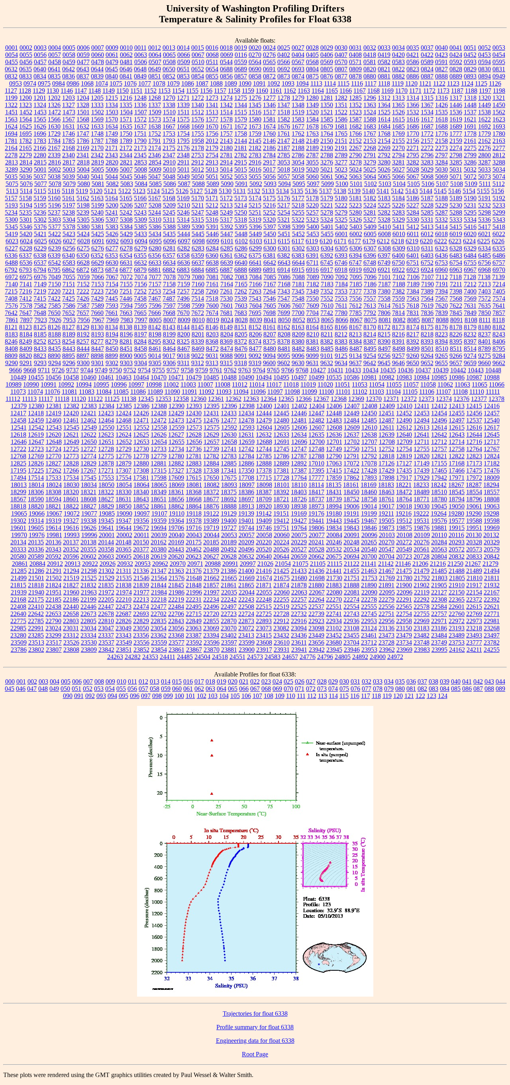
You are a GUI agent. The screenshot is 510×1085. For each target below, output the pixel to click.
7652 (68, 312)
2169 (82, 148)
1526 (398, 112)
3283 (427, 162)
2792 (384, 155)
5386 (155, 226)
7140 (11, 284)
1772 (427, 133)
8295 (154, 341)
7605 (269, 305)
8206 (255, 334)
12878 (106, 463)
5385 (140, 226)
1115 (343, 83)
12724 (53, 449)
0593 (470, 62)
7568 (455, 298)
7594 (126, 305)
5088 (198, 183)
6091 (98, 241)
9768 (302, 370)
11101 (343, 391)
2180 (226, 148)
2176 (183, 148)
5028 (412, 169)
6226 (498, 241)
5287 (441, 212)
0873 (283, 76)
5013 (212, 169)
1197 (485, 90)
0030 (341, 47)
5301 (26, 219)
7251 (126, 291)
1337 (154, 105)
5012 (197, 169)
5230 (455, 205)
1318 (470, 97)
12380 (36, 406)
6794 (39, 269)
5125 (167, 191)
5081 (98, 183)
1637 (140, 126)
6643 (284, 262)
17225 (36, 470)
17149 (422, 463)
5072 (470, 176)
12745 (281, 449)
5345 (11, 226)
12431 (211, 413)
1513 (212, 112)
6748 (369, 262)
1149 (108, 90)
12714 (457, 441)
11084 (104, 391)
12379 (19, 406)
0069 (226, 54)
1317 (455, 97)
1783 (39, 140)
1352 (355, 105)
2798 (455, 155)
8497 (384, 348)
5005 (97, 169)
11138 (128, 398)
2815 (40, 162)
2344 (126, 155)
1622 (484, 119)
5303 (54, 219)
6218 (397, 241)
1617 (427, 119)
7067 (112, 277)
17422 (351, 470)
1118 (384, 83)
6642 (269, 262)
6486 (498, 255)
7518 (212, 298)
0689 (240, 69)
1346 (269, 105)
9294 (54, 363)
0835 (54, 76)
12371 (391, 398)
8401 (484, 341)
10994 (84, 384)
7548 (298, 298)
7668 (169, 312)
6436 (441, 255)
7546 (269, 298)
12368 (339, 398)
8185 (40, 334)
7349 (312, 291)
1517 (269, 112)
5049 (183, 176)
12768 (18, 456)
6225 (483, 241)
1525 (384, 112)
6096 (169, 241)
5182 (369, 198)
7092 (341, 277)
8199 (169, 334)
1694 (11, 133)
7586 (69, 305)
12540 (492, 420)
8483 (312, 348)
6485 (484, 255)
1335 (126, 105)
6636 (183, 262)
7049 (54, 277)
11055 (394, 384)
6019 (455, 234)
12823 (474, 456)
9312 (197, 363)
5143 (411, 191)
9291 (26, 363)
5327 (369, 219)
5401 (327, 226)
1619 (455, 119)
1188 (471, 90)
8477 (255, 348)
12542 (36, 427)
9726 (58, 370)
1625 (25, 126)
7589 (97, 305)
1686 (412, 126)
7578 (26, 305)
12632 (264, 434)
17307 (123, 470)
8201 (198, 334)
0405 (312, 54)
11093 (223, 391)
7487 (169, 298)
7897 (26, 320)
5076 (26, 183)
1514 (226, 112)
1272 (197, 97)
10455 (36, 377)
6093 (126, 241)
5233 (498, 205)
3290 (26, 169)
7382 (398, 291)
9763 (244, 370)
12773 (71, 456)
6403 (427, 255)
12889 (281, 463)
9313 (212, 363)
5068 (427, 176)
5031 (455, 169)
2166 (39, 148)
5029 (427, 169)
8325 (183, 341)
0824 (427, 69)
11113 (29, 398)
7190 (427, 284)
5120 (96, 191)
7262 (240, 291)
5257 (312, 212)
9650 (412, 363)
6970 (498, 269)
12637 (351, 434)
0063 (140, 54)
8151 (240, 327)
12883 (194, 463)
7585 (54, 305)
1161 (276, 90)
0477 (83, 62)
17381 (281, 470)
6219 (412, 241)
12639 (386, 434)
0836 (68, 76)
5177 (298, 198)
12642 (439, 434)
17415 (334, 470)
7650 (54, 312)
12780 (176, 456)
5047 (154, 176)
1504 (126, 112)
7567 (441, 298)
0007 (97, 47)
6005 (370, 234)
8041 (270, 320)
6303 (312, 248)
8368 (212, 341)
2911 (183, 162)
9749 (101, 370)
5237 (54, 212)
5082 (112, 183)
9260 (412, 355)
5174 (255, 198)
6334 (484, 248)
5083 (126, 183)
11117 (45, 398)
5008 (140, 169)
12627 (176, 434)
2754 (212, 155)
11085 (121, 391)
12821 (439, 456)
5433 (140, 234)
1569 (97, 119)
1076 (130, 83)
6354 (126, 255)
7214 (498, 284)
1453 (40, 112)
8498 (398, 348)
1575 (183, 119)
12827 (53, 463)
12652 (124, 441)
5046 (140, 176)
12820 (422, 456)
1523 (355, 112)
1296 (369, 97)
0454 (498, 54)
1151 (136, 90)
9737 (72, 370)
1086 (187, 83)
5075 (12, 183)
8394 (441, 341)
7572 (484, 298)
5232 (484, 205)
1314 (412, 97)
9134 (355, 355)
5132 (253, 191)
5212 (212, 205)
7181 (298, 284)
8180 (484, 327)
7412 (25, 298)
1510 (169, 112)
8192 (83, 334)
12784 (246, 456)
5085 (155, 183)
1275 (240, 97)
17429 (386, 470)
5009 (155, 169)
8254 (68, 341)
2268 (369, 148)
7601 (226, 305)
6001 (341, 234)
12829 (88, 463)
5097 (313, 183)
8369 (226, 341)
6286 (241, 248)
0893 (470, 76)
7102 (398, 277)
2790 (355, 155)
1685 (398, 126)
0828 (455, 69)
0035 (412, 47)
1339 (183, 105)
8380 (298, 341)
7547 (283, 298)
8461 (155, 348)
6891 (269, 269)
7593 (112, 305)
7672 (197, 312)
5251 (255, 212)
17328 (194, 470)
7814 (398, 312)
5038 (54, 176)
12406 (334, 406)
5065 (384, 176)
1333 (97, 105)
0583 (398, 62)
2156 (412, 140)
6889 (255, 269)
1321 (498, 97)
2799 (470, 155)
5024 (355, 169)
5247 (197, 212)
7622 (455, 305)
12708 (387, 441)
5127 (196, 191)
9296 (69, 363)
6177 (354, 241)
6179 (369, 241)
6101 (227, 241)
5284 (412, 212)
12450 (369, 413)
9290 (11, 363)
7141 (26, 284)
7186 (370, 284)
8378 (283, 341)
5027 (398, 169)
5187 (427, 198)
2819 (97, 162)
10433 (353, 370)
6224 (469, 241)
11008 (222, 384)
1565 (39, 119)
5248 (212, 212)
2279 (25, 155)
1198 (499, 90)
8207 (269, 334)
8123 (25, 327)
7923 (40, 320)
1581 (269, 119)
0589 (427, 62)
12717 (492, 441)
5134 (282, 191)
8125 (39, 327)
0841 (126, 76)
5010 (169, 169)
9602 (283, 363)
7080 (198, 277)
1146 (67, 90)
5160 (54, 198)
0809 (355, 69)
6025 (40, 241)
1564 (25, 119)
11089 (155, 391)
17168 (457, 463)
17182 (492, 463)
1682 (355, 126)
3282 (412, 162)
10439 (441, 370)
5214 (240, 205)
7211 (456, 284)
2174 (154, 148)
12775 (106, 456)
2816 (54, 162)
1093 (288, 83)
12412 (439, 406)
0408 (355, 54)
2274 (455, 148)
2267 (355, 148)
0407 (341, 54)
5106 (428, 183)
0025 (283, 47)
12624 (123, 434)
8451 (126, 348)
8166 (341, 327)
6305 (341, 248)
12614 (439, 427)
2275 (470, 148)
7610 (327, 305)
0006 (83, 47)
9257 (398, 355)
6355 (140, 255)
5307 (112, 219)
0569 (326, 62)
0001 (11, 47)
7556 (355, 298)
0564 (255, 62)
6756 (484, 262)
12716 (474, 441)
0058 (69, 54)
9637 (355, 363)
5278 (326, 212)
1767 (369, 133)
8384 (355, 341)
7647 (25, 312)
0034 (398, 47)
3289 (11, 169)
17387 (299, 470)
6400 (398, 255)
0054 (11, 54)
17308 (141, 470)
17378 (264, 470)
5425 (97, 234)
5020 (312, 169)
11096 (258, 391)
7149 (40, 284)
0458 (54, 62)
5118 (68, 191)
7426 (82, 298)
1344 (240, 105)
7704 (312, 312)
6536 (26, 262)
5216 (269, 205)
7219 (39, 291)
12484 (351, 420)
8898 (97, 355)
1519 (298, 112)
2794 (398, 155)
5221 (326, 205)
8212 (341, 334)
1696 (39, 133)
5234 (11, 212)
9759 (201, 370)
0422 (427, 54)
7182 (312, 284)
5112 (498, 183)
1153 (164, 90)
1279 (298, 97)
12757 (439, 449)
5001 (40, 169)
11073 (18, 391)
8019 (212, 320)
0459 (69, 62)
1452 (26, 112)
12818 (386, 456)
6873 (97, 269)
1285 (355, 97)
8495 (370, 348)
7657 (82, 312)
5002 (54, 169)
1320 (484, 97)
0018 (226, 47)
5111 (485, 183)
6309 (398, 248)
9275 (484, 355)
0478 (97, 62)
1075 (116, 83)
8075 (370, 320)
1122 (439, 83)
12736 (194, 449)
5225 (384, 205)
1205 (97, 97)
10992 (66, 384)
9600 (269, 363)
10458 (71, 377)
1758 (240, 133)
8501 (427, 348)
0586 (412, 62)
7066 (97, 277)
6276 (97, 248)
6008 (384, 234)
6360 (212, 255)
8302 (169, 341)
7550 (312, 298)
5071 (455, 176)
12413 (457, 406)
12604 (264, 427)
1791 (154, 140)
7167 (269, 284)
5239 (82, 212)
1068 (87, 83)
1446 (455, 105)
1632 (82, 126)
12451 (386, 413)
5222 (341, 205)
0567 (298, 62)
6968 (484, 269)
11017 (274, 384)
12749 (334, 449)
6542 (54, 262)
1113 (316, 83)
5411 (398, 226)
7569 (470, 298)
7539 (240, 298)
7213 (484, 284)
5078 (55, 183)
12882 (176, 463)
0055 (26, 54)
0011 (140, 47)
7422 (54, 298)
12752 (386, 449)
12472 (159, 420)
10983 (404, 377)
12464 (106, 420)
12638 (369, 434)
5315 (197, 219)
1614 (384, 119)
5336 (484, 219)
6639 (226, 262)
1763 (312, 133)
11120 (78, 398)
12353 (163, 398)
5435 (169, 234)
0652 (197, 69)
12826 (36, 463)
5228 (427, 205)
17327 (176, 470)
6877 (126, 269)
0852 (169, 76)
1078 (159, 83)
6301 (284, 248)
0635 (25, 69)
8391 (398, 341)
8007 (169, 320)
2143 (226, 140)
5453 (312, 234)
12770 (53, 456)
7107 (427, 277)
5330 (412, 219)
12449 (351, 413)
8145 (197, 327)
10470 (159, 377)
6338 (39, 255)
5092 (255, 183)
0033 (384, 47)
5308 (126, 219)
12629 (211, 434)
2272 (427, 148)
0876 (326, 76)
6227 (11, 248)
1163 (304, 90)
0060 (97, 54)
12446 (299, 413)
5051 (212, 176)
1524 (369, 112)
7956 (83, 320)
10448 (493, 370)
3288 (498, 162)
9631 (312, 363)
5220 (312, 205)
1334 (111, 105)
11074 (35, 391)
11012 (239, 384)
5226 (398, 205)
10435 (388, 370)
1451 (11, 112)
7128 (469, 277)
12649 (71, 441)
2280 (39, 155)
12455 (457, 413)
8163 (298, 327)
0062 (126, 54)
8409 (26, 348)
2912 (197, 162)
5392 (226, 226)
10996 (119, 384)
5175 (269, 198)
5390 (198, 226)
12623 (106, 434)
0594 (484, 62)
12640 (404, 434)
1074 (101, 83)
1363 (369, 105)
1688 (441, 126)
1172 (429, 90)
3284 (441, 162)
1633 (97, 126)
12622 (88, 434)
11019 (308, 384)
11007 (205, 384)
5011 (183, 169)
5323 (312, 219)
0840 (111, 76)
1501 (83, 112)
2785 (283, 155)
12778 (141, 456)
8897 (82, 355)
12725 (71, 449)
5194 (26, 205)
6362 (240, 255)
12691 (282, 441)
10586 (351, 377)
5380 (83, 226)
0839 (97, 76)
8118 (498, 320)
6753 (441, 262)
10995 (101, 384)
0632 (11, 69)
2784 (269, 155)
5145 (440, 191)
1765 (341, 133)
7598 (183, 305)
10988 (492, 377)
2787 (312, 155)
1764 (326, 133)
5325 (341, 219)
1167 (359, 90)
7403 (484, 291)
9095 (283, 355)
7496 (183, 298)
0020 (255, 47)
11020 (325, 384)
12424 (123, 413)
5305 (83, 219)
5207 (140, 205)
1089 (230, 83)
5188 (441, 198)
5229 (441, 205)
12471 (141, 420)
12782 (211, 456)
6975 (26, 277)
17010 (316, 463)
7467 (154, 298)
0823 (412, 69)
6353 (111, 255)
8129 (82, 327)
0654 (212, 69)
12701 (334, 441)
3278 (355, 162)
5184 (398, 198)
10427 (318, 370)
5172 (226, 198)
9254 (369, 355)
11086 (138, 391)
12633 (281, 434)
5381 (97, 226)
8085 (413, 320)
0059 (83, 54)
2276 (484, 148)
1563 (11, 119)
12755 (422, 449)
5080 (83, 183)
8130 (97, 327)
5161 (68, 198)
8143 (169, 327)
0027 (298, 47)
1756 (212, 133)
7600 (212, 305)
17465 (439, 470)
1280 (312, 97)
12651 (106, 441)
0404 (298, 54)
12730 (141, 449)
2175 (169, 148)
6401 (412, 255)
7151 (69, 284)
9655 (441, 363)
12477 (229, 420)
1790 (140, 140)
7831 (412, 312)
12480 (281, 420)
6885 (212, 269)
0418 (369, 54)
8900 (126, 355)
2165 (25, 148)
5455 (327, 234)
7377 (355, 291)
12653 (141, 441)
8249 (25, 341)
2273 (441, 148)
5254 (283, 212)
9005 (140, 355)
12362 (233, 398)
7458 (140, 298)
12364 (269, 398)
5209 (169, 205)
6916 (312, 269)
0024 (269, 47)
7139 (498, 277)
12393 (194, 406)
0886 (412, 76)
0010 (126, 47)
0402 (283, 54)
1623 (498, 119)
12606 (299, 427)
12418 (36, 413)
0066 (183, 54)
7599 (198, 305)
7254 (169, 291)
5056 (269, 176)
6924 (427, 269)
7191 (441, 284)
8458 (140, 348)
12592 (229, 427)
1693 (498, 126)
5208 (155, 205)
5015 (240, 169)
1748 (97, 133)
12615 (457, 427)
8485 (327, 348)
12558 (159, 427)
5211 (198, 205)
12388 (159, 406)
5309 (140, 219)
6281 (169, 248)
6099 (212, 241)
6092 (112, 241)
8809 (11, 355)
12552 (141, 427)
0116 (241, 54)
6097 (184, 241)
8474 (226, 348)
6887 (226, 269)
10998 (154, 384)
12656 (194, 441)
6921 (384, 269)
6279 (140, 248)
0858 (255, 76)
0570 (341, 62)
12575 (212, 427)
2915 (240, 162)
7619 (427, 305)
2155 (398, 140)
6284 (212, 248)
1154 (178, 90)
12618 (18, 434)
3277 (341, 162)
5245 (169, 212)
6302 (298, 248)
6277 (112, 248)
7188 (398, 284)
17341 (229, 470)
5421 (40, 234)
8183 (11, 334)
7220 (54, 291)
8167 (355, 327)
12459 (36, 420)
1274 (226, 97)
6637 (198, 262)
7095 (355, 277)
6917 (326, 269)
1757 (226, 133)
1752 (154, 133)
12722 (18, 449)
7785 (355, 312)
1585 (326, 119)
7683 (240, 312)
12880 (141, 463)
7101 (384, 277)
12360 (198, 398)
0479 (112, 62)
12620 (53, 434)
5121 (110, 191)
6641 (255, 262)
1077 (144, 83)
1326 (54, 105)
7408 (11, 298)
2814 (26, 162)
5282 (384, 212)
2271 (412, 148)
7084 (255, 277)
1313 (398, 97)
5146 (454, 191)
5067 (412, 176)
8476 (241, 348)
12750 (351, 449)
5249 (226, 212)
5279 (341, 212)
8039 (255, 320)
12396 (229, 406)
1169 (387, 90)
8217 (412, 334)
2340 (68, 155)
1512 (197, 112)
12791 (351, 456)
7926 (55, 320)
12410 (404, 406)
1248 (140, 97)
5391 (212, 226)
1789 (126, 140)
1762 (298, 133)
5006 (112, 169)
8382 (326, 341)
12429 (176, 413)
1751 (140, 133)
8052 (298, 320)
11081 (69, 391)
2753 (197, 155)
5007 (126, 169)
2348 (183, 155)
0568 (312, 62)
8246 (11, 341)
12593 (247, 427)
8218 (427, 334)
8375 (269, 341)
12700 (317, 441)
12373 (426, 398)
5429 (126, 234)
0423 (441, 54)
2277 (498, 148)
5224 (369, 205)
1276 (255, 97)
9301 (97, 363)
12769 (36, 456)
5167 (154, 198)
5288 (455, 212)
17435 (404, 470)
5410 (384, 226)
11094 (241, 391)
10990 (31, 384)
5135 (296, 191)
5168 (169, 198)
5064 (369, 176)
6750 (398, 262)
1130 (53, 90)
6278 (126, 248)
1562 (498, 112)
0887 (427, 76)
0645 (111, 69)
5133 (268, 191)
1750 (126, 133)
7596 (155, 305)
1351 (341, 105)
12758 (457, 449)
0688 (226, 69)
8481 (284, 348)
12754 (404, 449)
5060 (312, 176)
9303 (126, 363)
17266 (71, 470)
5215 (255, 205)
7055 (69, 277)
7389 (427, 291)
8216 (398, 334)
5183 (384, 198)
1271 (183, 97)
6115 (284, 241)
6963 (455, 269)
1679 (326, 126)
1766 (355, 133)
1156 (206, 90)
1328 (82, 105)
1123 (453, 83)
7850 (484, 312)
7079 (183, 277)
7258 (197, 291)
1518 (283, 112)
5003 (69, 169)
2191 (341, 148)
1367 (427, 105)
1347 (283, 105)
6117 (298, 241)
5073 (484, 176)
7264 (269, 291)
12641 (422, 434)
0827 (441, 69)
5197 (69, 205)
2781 (226, 155)
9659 (470, 363)
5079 (69, 183)
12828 (71, 463)
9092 (255, 355)
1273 (212, 97)
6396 (369, 255)
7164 (226, 284)
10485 (211, 377)
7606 (284, 305)
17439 (422, 470)
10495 (281, 377)
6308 (384, 248)
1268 (154, 97)
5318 (240, 219)
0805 (326, 69)
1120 (411, 83)
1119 (398, 83)
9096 (298, 355)
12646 (19, 441)
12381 (54, 406)
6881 (154, 269)
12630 (229, 434)
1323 (25, 105)
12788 (316, 456)
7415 (39, 298)
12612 (404, 427)
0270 (255, 54)
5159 (39, 198)
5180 (341, 198)
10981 (369, 377)
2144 (240, 140)
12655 (176, 441)
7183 (327, 284)
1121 (425, 83)
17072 (351, 463)
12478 (246, 420)
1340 (197, 105)
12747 (299, 449)
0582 (384, 62)
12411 (422, 406)
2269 (384, 148)
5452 (298, 234)
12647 (36, 441)
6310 (413, 248)
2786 (298, 155)
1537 (470, 112)
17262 (53, 470)
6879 (140, 269)
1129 (39, 90)
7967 (98, 320)
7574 (498, 298)
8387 (369, 341)
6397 (384, 255)
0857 (240, 76)
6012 (427, 234)
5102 (370, 183)
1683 (369, 126)
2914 (226, 162)
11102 (359, 391)
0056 (40, 54)
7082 (226, 277)
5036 (25, 176)
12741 (229, 449)
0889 (455, 76)
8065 (327, 320)
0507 (155, 62)
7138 (484, 277)
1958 (197, 140)
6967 (470, 269)
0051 (470, 47)
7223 (97, 291)
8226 (455, 334)
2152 (355, 140)
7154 (112, 284)
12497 (457, 420)
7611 (341, 305)
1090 (245, 83)
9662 (498, 363)
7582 (40, 305)
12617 (492, 427)
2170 (97, 148)
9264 (427, 355)
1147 (81, 90)
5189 (455, 198)
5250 (240, 212)
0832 (11, 76)
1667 (169, 126)
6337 (25, 255)
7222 (82, 291)
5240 (97, 212)
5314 (183, 219)
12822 (457, 456)
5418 (498, 226)
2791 (369, 155)
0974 (30, 83)
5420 (26, 234)
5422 (54, 234)
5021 (326, 169)
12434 (246, 413)
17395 (316, 470)
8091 (456, 320)
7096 (370, 277)
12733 (159, 449)
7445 (111, 298)
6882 (169, 269)
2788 (326, 155)
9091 (240, 355)
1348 (298, 105)
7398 (455, 291)
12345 (146, 398)
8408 (11, 348)
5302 (40, 219)
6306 (355, 248)
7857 (498, 312)
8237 (484, 334)
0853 (183, 76)
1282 (341, 97)
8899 (111, 355)
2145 (255, 140)
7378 (369, 291)
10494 (264, 377)
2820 (112, 162)
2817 (69, 162)
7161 (212, 284)
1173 (443, 90)
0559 (240, 62)
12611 (386, 427)
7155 (126, 284)
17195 (18, 470)
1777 (455, 133)
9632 (326, 363)
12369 (356, 398)
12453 (422, 413)
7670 (183, 312)
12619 (36, 434)
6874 (111, 269)
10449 (18, 377)
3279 (369, 162)
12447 (316, 413)
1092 (273, 83)
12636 (334, 434)
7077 (155, 277)
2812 (498, 155)
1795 (183, 140)
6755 (470, 262)
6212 (383, 241)
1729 (54, 133)
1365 (398, 105)
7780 (341, 312)
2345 (140, 155)
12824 (492, 456)
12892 (299, 463)
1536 (455, 112)
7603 (241, 305)
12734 (176, 449)
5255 (298, 212)
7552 (326, 298)
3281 (398, 162)
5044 (111, 176)
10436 (406, 370)
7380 (384, 291)
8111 (485, 320)
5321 (283, 219)
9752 (130, 370)
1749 (111, 133)
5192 (498, 198)
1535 (441, 112)
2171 (111, 148)
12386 (141, 406)
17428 (369, 470)
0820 (369, 69)
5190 (470, 198)
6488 (11, 262)
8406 (498, 341)
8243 (498, 334)
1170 (401, 90)
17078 (369, 463)
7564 (427, 298)
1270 (169, 97)
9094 (269, 355)
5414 (441, 226)
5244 (154, 212)
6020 (470, 234)
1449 (484, 105)
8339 (197, 341)
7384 (412, 291)
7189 (413, 284)
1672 (240, 126)
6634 (169, 262)
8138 (126, 327)
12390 (176, 406)
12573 (194, 427)
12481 (299, 420)
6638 (212, 262)
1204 (82, 97)
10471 (176, 377)
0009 (112, 47)
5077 (40, 183)
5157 (11, 198)
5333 (455, 219)
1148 (94, 90)
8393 (427, 341)
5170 (197, 198)
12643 (457, 434)
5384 (126, 226)
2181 (240, 148)
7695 (255, 312)
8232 (470, 334)
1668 (183, 126)
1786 (82, 140)
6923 (412, 269)
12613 (422, 427)
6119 (312, 241)
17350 (246, 470)
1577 (212, 119)
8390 (384, 341)
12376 (461, 398)
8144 (183, 327)
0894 (484, 76)
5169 (183, 198)
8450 (112, 348)
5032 (470, 169)
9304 (140, 363)
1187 (457, 90)
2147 (283, 140)
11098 (292, 391)
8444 (83, 348)
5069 (441, 176)
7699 (283, 312)
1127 (11, 90)
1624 (11, 126)
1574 (169, 119)
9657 (455, 363)
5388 (169, 226)
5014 (226, 169)
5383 (112, 226)
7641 (498, 305)
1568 (82, 119)
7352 (326, 291)
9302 (112, 363)
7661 (111, 312)
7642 (11, 312)
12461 (71, 420)
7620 (441, 305)
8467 (183, 348)
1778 (470, 133)
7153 (97, 284)
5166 (140, 198)
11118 (62, 398)
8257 (82, 341)
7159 (183, 284)
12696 (299, 441)
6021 (484, 234)
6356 (154, 255)
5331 (427, 219)
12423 (106, 413)
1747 (82, 133)
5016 (255, 169)
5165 (126, 198)
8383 (341, 341)
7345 (298, 291)
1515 (240, 112)
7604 (255, 305)
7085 (269, 277)
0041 (455, 47)
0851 (154, 76)
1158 (234, 90)
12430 (194, 413)
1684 (384, 126)
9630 (298, 363)
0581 (369, 62)
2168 (68, 148)
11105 (410, 391)
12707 (369, 441)
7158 (169, 284)
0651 (183, 69)
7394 (441, 291)
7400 (470, 291)
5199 (97, 205)
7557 (369, 298)
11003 (188, 384)
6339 (54, 255)
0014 (183, 47)
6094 (141, 241)
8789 (484, 348)
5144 (426, 191)
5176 (283, 198)
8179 (470, 327)
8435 (54, 348)
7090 (327, 277)
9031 (212, 355)
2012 (212, 140)
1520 (312, 112)
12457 (492, 413)
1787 (97, 140)
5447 (226, 234)
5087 (184, 183)
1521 (326, 112)
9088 (226, 355)
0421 (412, 54)
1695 (25, 133)
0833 (25, 76)
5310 (155, 219)
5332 (441, 219)
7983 (126, 320)
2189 (312, 148)
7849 (470, 312)
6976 (40, 277)
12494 (422, 420)
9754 (144, 370)
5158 (25, 198)
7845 (455, 312)
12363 (251, 398)
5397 (269, 226)
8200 (183, 334)
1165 (332, 90)
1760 (269, 133)
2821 (126, 162)
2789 (341, 155)
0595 (498, 62)
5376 (40, 226)
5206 (126, 205)
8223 (441, 334)
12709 (404, 441)
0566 (283, 62)
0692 (283, 69)
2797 (441, 155)
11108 (460, 391)
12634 (299, 434)
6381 (269, 255)
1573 (154, 119)
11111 (493, 391)
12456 (474, 413)
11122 (95, 398)
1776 (441, 133)
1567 (68, 119)
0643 (82, 69)
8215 (384, 334)
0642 (68, 69)
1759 (255, 133)
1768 (384, 133)
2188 (298, 148)
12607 (317, 427)
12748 (316, 449)
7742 (326, 312)
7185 (355, 284)
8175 (427, 327)
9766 (287, 370)
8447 (97, 348)
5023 (341, 169)
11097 (275, 391)
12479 (264, 420)
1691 (470, 126)
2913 (212, 162)
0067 (198, 54)
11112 (13, 398)
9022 (197, 355)
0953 (15, 83)
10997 (136, 384)
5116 (54, 191)
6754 (455, 262)
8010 (198, 320)
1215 (111, 97)
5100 (341, 183)
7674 (212, 312)
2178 (197, 148)
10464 (141, 377)
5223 (355, 205)
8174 (412, 327)
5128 (210, 191)
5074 (498, 176)
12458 (18, 420)
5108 (456, 183)
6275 (83, 248)
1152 (150, 90)
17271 (106, 470)
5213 (226, 205)
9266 (455, 355)
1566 (54, 119)
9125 (341, 355)
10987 (474, 377)
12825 (18, 463)
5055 (255, 176)
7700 (298, 312)
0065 (169, 54)
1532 (412, 112)
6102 (241, 241)
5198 (83, 205)
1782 (25, 140)
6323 (441, 248)
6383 (298, 255)
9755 (158, 370)
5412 (412, 226)
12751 (369, 449)
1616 (412, 119)
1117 (371, 83)
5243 (140, 212)
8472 (212, 348)
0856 (226, 76)
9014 (154, 355)
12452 (404, 413)
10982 (386, 377)
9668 (30, 370)
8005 (155, 320)
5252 (269, 212)
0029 (326, 47)
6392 (326, 255)
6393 (341, 255)
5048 (169, 176)
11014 (257, 384)
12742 (246, 449)
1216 (126, 97)
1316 (441, 97)
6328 (455, 248)
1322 (11, 105)
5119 (82, 191)
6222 (440, 241)
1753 (169, 133)
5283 (398, 212)
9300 (83, 363)
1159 (248, 90)
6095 (155, 241)
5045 (126, 176)
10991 (49, 384)
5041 (97, 176)
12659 (247, 441)
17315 (159, 470)
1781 (11, 140)
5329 (398, 219)
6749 (384, 262)
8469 (198, 348)
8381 (312, 341)
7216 (25, 291)
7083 (241, 277)
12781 (194, 456)
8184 (26, 334)
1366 (412, 105)
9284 (498, 355)
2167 (54, 148)
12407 (352, 406)
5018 (283, 169)
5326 (355, 219)
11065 (479, 384)
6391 (312, 255)
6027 (69, 241)
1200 (25, 97)
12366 (304, 398)
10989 (14, 384)
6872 (82, 269)
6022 (498, 234)
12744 (264, 449)
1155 (192, 90)
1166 (345, 90)
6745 (326, 262)
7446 (126, 298)
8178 (455, 327)
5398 (284, 226)
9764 (259, 370)
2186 (269, 148)
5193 (11, 205)
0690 (255, 69)
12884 (211, 463)
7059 (83, 277)
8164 (312, 327)
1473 (69, 112)
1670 (212, 126)
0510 (198, 62)
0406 (326, 54)
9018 (183, 355)
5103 (385, 183)
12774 (88, 456)
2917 (269, 162)
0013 (169, 47)
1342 (226, 105)
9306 (169, 363)
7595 (140, 305)
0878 (355, 76)
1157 (220, 90)
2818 (83, 162)
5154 (469, 191)
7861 (12, 320)
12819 (404, 456)
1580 (255, 119)
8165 (326, 327)
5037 (39, 176)
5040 (82, 176)
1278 (283, 97)
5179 (326, 198)
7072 (126, 277)
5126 (182, 191)
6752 (427, 262)
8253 (54, 341)
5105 (413, 183)
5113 (12, 191)
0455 (11, 62)
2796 (427, 155)
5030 (441, 169)
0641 (54, 69)
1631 (68, 126)
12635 (316, 434)
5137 (325, 191)
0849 (140, 76)
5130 (225, 191)
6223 (455, 241)
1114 (330, 83)
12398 (247, 406)
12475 (194, 420)
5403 (355, 226)
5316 (212, 219)
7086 (284, 277)
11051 (342, 384)
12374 (444, 398)
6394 (355, 255)
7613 (369, 305)
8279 (111, 341)
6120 (326, 241)
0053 (498, 47)
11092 (206, 391)
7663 (126, 312)
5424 (83, 234)
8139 (140, 327)
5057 (283, 176)
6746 (341, 262)
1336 (140, 105)
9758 (187, 370)
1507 (140, 112)
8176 (441, 327)
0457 (40, 62)
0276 (269, 54)
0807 (341, 69)
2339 (54, 155)
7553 (341, 298)
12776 (123, 456)
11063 (462, 384)
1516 (255, 112)
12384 (106, 406)
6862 (68, 269)
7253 (154, 291)
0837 (82, 76)
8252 (39, 341)
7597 (169, 305)
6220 (426, 241)
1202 (54, 97)
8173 (398, 327)
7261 (226, 291)
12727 (88, 449)
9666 (15, 370)
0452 (470, 54)
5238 (68, 212)
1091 (259, 83)
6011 (413, 234)
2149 (312, 140)
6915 (298, 269)
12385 (124, 406)
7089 (312, 277)
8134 (111, 327)
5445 (198, 234)
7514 (197, 298)
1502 (97, 112)
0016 (212, 47)
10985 (439, 377)
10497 (299, 377)
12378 (496, 398)
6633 (155, 262)
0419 (384, 54)
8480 (269, 348)
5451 (284, 234)
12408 (369, 406)
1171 (415, 90)
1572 (140, 119)
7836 (427, 312)
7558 (384, 298)
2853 (140, 162)
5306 (97, 219)
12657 (212, 441)
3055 (312, 162)
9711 (44, 370)
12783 (229, 456)
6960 (441, 269)
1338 (169, 105)
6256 (69, 248)
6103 (255, 241)
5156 (497, 191)
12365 (286, 398)
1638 (154, 126)
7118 (455, 277)
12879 (123, 463)
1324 (39, 105)
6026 (55, 241)
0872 (269, 76)
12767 (492, 449)
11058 (428, 384)
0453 (484, 54)
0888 (441, 76)
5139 (354, 191)
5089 (212, 183)
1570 (111, 119)
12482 (316, 420)
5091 (241, 183)
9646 (398, 363)
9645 (384, 363)
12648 (54, 441)
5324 (326, 219)
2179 (212, 148)
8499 (413, 348)
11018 (291, 384)
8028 (241, 320)
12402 (299, 406)
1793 (169, 140)
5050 (197, 176)
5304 (69, 219)
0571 (355, 62)
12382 (71, 406)
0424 (455, 54)
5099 (327, 183)
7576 (11, 305)
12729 (123, 449)
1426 (441, 105)
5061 (326, 176)
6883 (183, 269)
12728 (106, 449)
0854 (197, 76)
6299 (255, 248)
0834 (39, 76)
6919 (355, 269)
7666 (154, 312)
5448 (241, 234)
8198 (155, 334)
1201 (39, 97)
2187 (283, 148)
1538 (484, 112)
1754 (183, 133)
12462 (88, 420)
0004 (54, 47)
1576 (197, 119)
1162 (290, 90)
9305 (155, 363)
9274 (470, 355)
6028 (83, 241)
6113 (270, 241)
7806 (384, 312)
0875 (312, 76)
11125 (112, 398)
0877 (341, 76)
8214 (369, 334)
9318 (240, 363)
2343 (111, 155)
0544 (226, 62)
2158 (441, 140)
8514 (470, 348)
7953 (69, 320)
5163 (97, 198)
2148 (298, 140)
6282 (183, 248)
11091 (189, 391)
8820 (25, 355)
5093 (270, 183)
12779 (159, 456)
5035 (11, 176)
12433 (229, 413)
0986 (73, 83)
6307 (370, 248)
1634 (111, 126)
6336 (11, 255)
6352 (97, 255)
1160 (262, 90)
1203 (68, 97)
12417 (18, 413)
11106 (426, 391)
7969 (112, 320)
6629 (97, 262)
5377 (54, 226)
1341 (212, 105)
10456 (53, 377)
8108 (471, 320)
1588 (369, 119)
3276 (326, 162)
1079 (173, 83)
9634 (341, 363)
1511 (183, 112)
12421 (88, 413)
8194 (112, 334)
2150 (326, 140)
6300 (269, 248)
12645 (492, 434)
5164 (111, 198)
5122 (124, 191)
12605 (282, 427)
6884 (197, 269)
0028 (312, 47)
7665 (140, 312)
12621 (71, 434)
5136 (311, 191)
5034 (498, 169)
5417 (484, 226)
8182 (498, 327)
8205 (241, 334)
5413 (427, 226)
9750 (115, 370)
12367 (321, 398)
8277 (97, 341)
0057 (54, 54)
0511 (212, 62)
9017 (169, 355)
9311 (183, 363)
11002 (171, 384)
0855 (212, 76)
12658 (229, 441)
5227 (412, 205)
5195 (40, 205)
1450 (498, 105)
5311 (169, 219)
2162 (484, 140)
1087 (202, 83)
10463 (123, 377)
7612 (355, 305)
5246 (183, 212)
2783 (255, 155)
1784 (54, 140)
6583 (69, 262)
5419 (11, 234)
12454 (439, 413)
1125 (481, 83)
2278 (11, 155)
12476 (211, 420)
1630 (54, 126)
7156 (140, 284)
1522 (341, 112)
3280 (384, 162)
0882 (398, 76)
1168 (373, 90)
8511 (456, 348)
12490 (404, 420)
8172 (384, 327)
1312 (384, 97)
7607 (298, 305)
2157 (427, 140)
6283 (198, 248)
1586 (341, 119)
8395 (455, 341)
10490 (246, 377)
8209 (298, 334)
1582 (283, 119)
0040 (441, 47)
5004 (83, 169)
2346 (154, 155)
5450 (269, 234)
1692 (484, 126)
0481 (126, 62)
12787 (299, 456)
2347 (169, 155)
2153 (369, 140)
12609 (352, 427)
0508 (169, 62)
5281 (369, 212)
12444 (264, 413)
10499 (316, 377)
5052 (226, 176)
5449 (255, 234)
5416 (470, 226)
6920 (369, 269)
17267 (88, 470)
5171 (212, 198)
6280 (155, 248)
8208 (284, 334)
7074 (140, 277)
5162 (82, 198)
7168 (284, 284)
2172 (126, 148)
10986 (457, 377)
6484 (470, 255)
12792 (369, 456)
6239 (54, 248)
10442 (458, 370)
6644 (298, 262)
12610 (369, 427)
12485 (369, 420)
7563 (412, 298)
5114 (26, 191)
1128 (25, 90)
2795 (412, 155)
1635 (126, 126)
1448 (470, 105)
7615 (398, 305)
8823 (39, 355)
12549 (89, 427)
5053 (240, 176)
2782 (240, 155)
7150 (54, 284)
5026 (384, 169)
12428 (159, 413)
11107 (443, 391)
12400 (264, 406)
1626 (39, 126)
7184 (341, 284)
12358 (181, 398)
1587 (355, 119)
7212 (470, 284)
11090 (172, 391)
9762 (230, 370)
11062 (445, 384)
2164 (11, 148)
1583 (298, 119)
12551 (124, 427)
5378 (69, 226)
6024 (26, 241)
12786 (281, 456)
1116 (357, 83)
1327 (68, 105)
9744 (86, 370)
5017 (269, 169)
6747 (355, 262)
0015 (197, 47)
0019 (240, 47)
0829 (470, 69)
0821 (384, 69)
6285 (226, 248)
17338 (211, 470)
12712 (439, 441)
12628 (194, 434)
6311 (427, 248)
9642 (369, 363)
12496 (439, 420)
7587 (83, 305)
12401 (282, 406)
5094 (284, 183)
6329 (470, 248)
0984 (58, 83)
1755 (197, 133)
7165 (241, 284)
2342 (97, 155)
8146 (212, 327)
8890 (54, 355)
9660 (484, 363)
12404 (317, 406)
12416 (492, 406)
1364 (384, 105)
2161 (470, 140)
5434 (155, 234)
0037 (427, 47)
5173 (240, 198)
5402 (341, 226)
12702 (352, 441)
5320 (269, 219)
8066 (341, 320)
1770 (412, 133)
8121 (11, 327)
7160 (198, 284)
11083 (86, 391)
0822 (398, 69)
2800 (484, 155)
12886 (246, 463)
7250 (111, 291)
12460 (53, 420)
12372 (409, 398)
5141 (383, 191)
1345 (255, 105)
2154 (384, 140)
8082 (399, 320)
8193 (97, 334)
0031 (355, 47)
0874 (298, 76)
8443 (69, 348)
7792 (369, 312)
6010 (398, 234)
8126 (54, 327)
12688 (264, 441)
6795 (54, 269)
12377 (479, 398)
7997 (141, 320)
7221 (68, 291)
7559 (398, 298)
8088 (442, 320)
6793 (25, 269)
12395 (212, 406)
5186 (412, 198)
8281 (126, 341)
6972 (11, 277)
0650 (169, 69)
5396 (255, 226)
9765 (273, 370)
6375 (255, 255)
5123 (139, 191)
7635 (484, 305)
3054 (298, 162)
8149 (226, 327)
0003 (40, 47)
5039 (68, 176)
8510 (441, 348)
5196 (54, 205)
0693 (298, 69)
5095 (298, 183)
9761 (216, 370)
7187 (384, 284)
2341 (82, 155)
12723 (36, 449)
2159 (455, 140)
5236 (39, 212)
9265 (441, 355)
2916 (255, 162)
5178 (312, 198)
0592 (455, 62)
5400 (312, 226)
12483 (334, 420)
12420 (71, 413)
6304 (327, 248)
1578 (226, 119)
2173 (140, 148)
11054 (376, 384)
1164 (318, 90)
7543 (255, 298)
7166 (255, 284)
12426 (141, 413)
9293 (40, 363)
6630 (112, 262)
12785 (264, 456)
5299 (498, 212)
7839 (441, 312)
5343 (498, 219)
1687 (427, 126)
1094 (302, 83)
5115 (40, 191)
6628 (83, 262)
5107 (442, 183)
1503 (112, 112)
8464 (169, 348)
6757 (498, 262)
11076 (52, 391)
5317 (226, 219)
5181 (355, 198)
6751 (412, 262)
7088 (298, 277)
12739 (211, 449)
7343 (283, 291)
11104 (393, 391)
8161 (269, 327)
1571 (126, 119)
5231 (470, 205)
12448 (334, 413)
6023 (12, 241)
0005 (69, 47)
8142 (154, 327)
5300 (11, 219)
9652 (427, 363)
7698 (269, 312)
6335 (498, 248)
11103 (376, 391)
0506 (140, 62)
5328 (384, 219)
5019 (298, 169)
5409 (370, 226)
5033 (484, 169)
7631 (470, 305)
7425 (68, 298)
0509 (183, 62)
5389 (183, 226)
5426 (112, 234)
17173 (474, 463)
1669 (197, 126)
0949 (498, 76)
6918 (341, 269)
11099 (309, 391)
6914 (283, 269)
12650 (89, 441)
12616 (474, 427)
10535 (334, 377)
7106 (413, 277)
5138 (339, 191)
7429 (97, 298)
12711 (422, 441)
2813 (11, 162)
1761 (283, 133)
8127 (68, 327)
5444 (183, 234)
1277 (269, 97)
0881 (384, 76)
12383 (89, 406)
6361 (226, 255)
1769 (398, 133)
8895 (68, 355)
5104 (399, 183)
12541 (19, 427)
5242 (126, 212)
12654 (159, 441)
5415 (455, 226)
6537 (40, 262)
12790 (334, 456)
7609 (312, 305)
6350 (82, 255)
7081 (212, 277)
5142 (397, 191)
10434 (371, 370)
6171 (340, 241)
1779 (484, 133)
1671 (226, 126)
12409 (387, 406)
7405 (498, 291)
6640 (241, 262)
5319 (255, 219)
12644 (474, 434)
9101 (326, 355)
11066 (496, 384)
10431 (335, 370)
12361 (216, 398)
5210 (183, 205)
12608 (334, 427)
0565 (269, 62)
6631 (126, 262)
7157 (155, 284)
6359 (197, 255)
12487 (386, 420)
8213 (355, 334)
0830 (484, 69)
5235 (25, 212)
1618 (441, 119)
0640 (39, 69)
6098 (198, 241)
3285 (455, 162)
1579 (240, 119)
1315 (427, 97)
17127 (404, 463)
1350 (326, 105)
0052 (484, 47)
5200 (112, 205)
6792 (11, 269)
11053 (359, 384)
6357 (169, 255)
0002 (26, 47)
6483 (455, 255)
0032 (369, 47)
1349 (312, 105)
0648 (140, 69)
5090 (227, 183)
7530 (226, 298)
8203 (212, 334)
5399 (298, 226)
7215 (11, 291)
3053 (283, 162)
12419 (53, 413)
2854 (155, 162)
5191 (484, 198)
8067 (356, 320)
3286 (470, 162)
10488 (229, 377)
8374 (255, 341)
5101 (356, 183)
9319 (255, 363)
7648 (39, 312)
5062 (341, 176)
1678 (312, 126)
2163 (498, 140)
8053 (313, 320)
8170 (369, 327)
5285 (427, 212)
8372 (240, 341)
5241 (111, 212)
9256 (384, 355)
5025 (369, 169)
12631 (246, 434)
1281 (326, 97)
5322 (298, 219)
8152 (255, 327)
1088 (216, 83)
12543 (54, 427)
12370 (374, 398)
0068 (212, 54)
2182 (255, 148)
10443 (476, 370)
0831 (498, 69)
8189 (69, 334)
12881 (159, 463)
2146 (269, 140)
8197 (140, 334)
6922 (398, 269)
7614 (384, 305)
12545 (71, 427)
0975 (44, 83)
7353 (341, 291)
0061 (112, 54)
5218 (298, 205)
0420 (398, 54)
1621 (470, 119)
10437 (423, 370)
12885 (229, 463)
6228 (26, 248)
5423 (69, 234)
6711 (312, 262)
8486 (341, 348)
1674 (269, 126)
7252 (140, 291)
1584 (312, 119)
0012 (154, 47)
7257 (183, 291)
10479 (194, 377)
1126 (495, 83)
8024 (227, 320)
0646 (126, 69)
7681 (226, 312)
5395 (241, 226)
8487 (355, 348)
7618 (412, 305)
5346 (26, 226)
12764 (474, 449)
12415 (474, 406)
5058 (298, 176)
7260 (212, 291)
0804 (312, 69)
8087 (428, 320)
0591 (441, 62)
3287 (484, 162)
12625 (141, 434)
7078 (169, 277)
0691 (269, 69)
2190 (326, 148)
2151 (341, 140)
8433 (40, 348)
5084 (141, 183)
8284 (140, 341)
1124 (467, 83)
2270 (398, 148)
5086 (169, 183)
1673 (255, 126)
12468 (123, 420)
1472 (54, 112)
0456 (26, 62)
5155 (483, 191)
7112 (441, 277)
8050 (284, 320)
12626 (159, 434)
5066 (398, 176)
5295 (470, 212)
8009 (184, 320)
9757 (173, 370)
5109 (471, 183)
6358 (183, 255)
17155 (439, 463)
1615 (398, 119)
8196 (126, 334)
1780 (498, 133)
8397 (470, 341)
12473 (176, 420)
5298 (484, 212)
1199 (11, 97)
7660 (97, 312)
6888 (240, 269)
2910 (169, 162)
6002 (355, 234)
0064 (155, 54)
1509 (155, 112)
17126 (386, 463)
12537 (474, 420)
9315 (226, 363)
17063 (334, 463)
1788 (111, 140)
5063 (355, 176)
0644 (97, 69)
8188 (54, 334)
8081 (385, 320)
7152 (83, 284)
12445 (281, 413)
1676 (283, 126)
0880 (369, 76)
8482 (298, 348)
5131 (239, 191)
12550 (106, 427)
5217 (283, 205)
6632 (140, 262)
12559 (176, 427)
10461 (106, 377)
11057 (411, 384)
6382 (283, 255)
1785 (68, 140)
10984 (422, 377)
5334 (470, 219)
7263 (255, 291)
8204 (226, 334)
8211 (327, 334)
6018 (441, 234)
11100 (326, 391)
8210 (312, 334)
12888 (264, 463)
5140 (368, 191)
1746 (68, 133)
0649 (154, 69)
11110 (476, 391)
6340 (68, 255)
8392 (412, 341)
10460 (88, 377)
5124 (153, 191)
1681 (341, 126)
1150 (122, 90)
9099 (312, 355)
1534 (427, 112)
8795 (498, 348)
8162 (283, 327)
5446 (212, 234)
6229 (40, 248)
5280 (355, 212)
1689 (455, 126)
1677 (298, 126)
